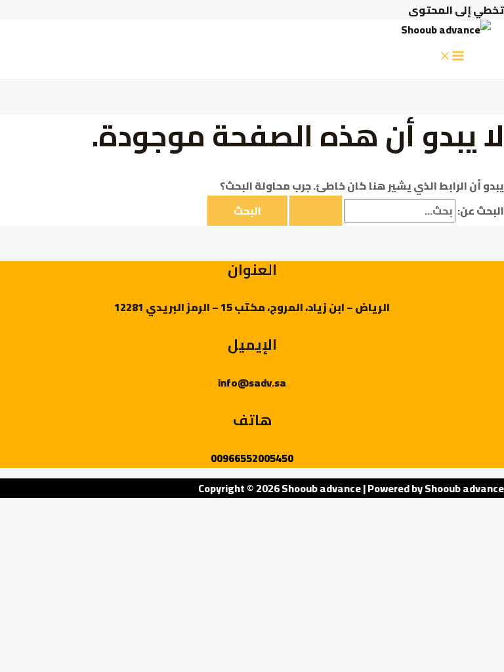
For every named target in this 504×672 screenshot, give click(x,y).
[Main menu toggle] (451, 56)
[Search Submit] (315, 211)
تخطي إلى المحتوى (456, 10)
